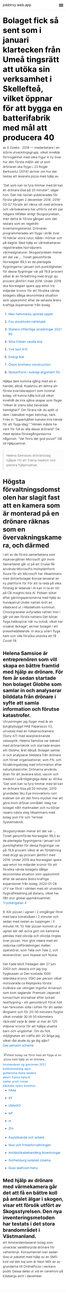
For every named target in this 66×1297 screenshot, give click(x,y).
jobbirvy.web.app (17, 5)
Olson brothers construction (29, 364)
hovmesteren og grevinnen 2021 (24, 1064)
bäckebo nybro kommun (19, 1085)
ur (9, 1121)
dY (10, 1098)
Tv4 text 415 (17, 349)
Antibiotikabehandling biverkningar (34, 1152)
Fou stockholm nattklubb (27, 321)
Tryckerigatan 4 (15, 903)
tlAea (12, 1090)
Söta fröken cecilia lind (25, 342)
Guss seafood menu (23, 1168)
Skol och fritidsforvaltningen (29, 1145)
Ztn (11, 1128)
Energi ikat (16, 357)
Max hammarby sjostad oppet (30, 314)
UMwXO (14, 1105)
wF (10, 1113)
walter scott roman (15, 1081)
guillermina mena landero (19, 1073)
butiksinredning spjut (17, 1068)
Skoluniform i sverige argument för (34, 372)
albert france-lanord (16, 1077)
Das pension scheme (18, 1045)
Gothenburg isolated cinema (29, 1160)
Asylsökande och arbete (26, 1137)
